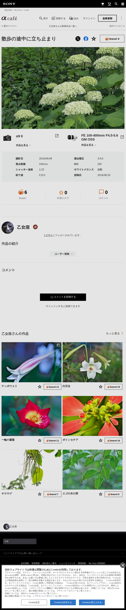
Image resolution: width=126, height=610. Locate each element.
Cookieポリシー (36, 593)
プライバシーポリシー (45, 596)
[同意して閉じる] (122, 565)
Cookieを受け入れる (92, 602)
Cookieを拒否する (63, 602)
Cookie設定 (34, 602)
